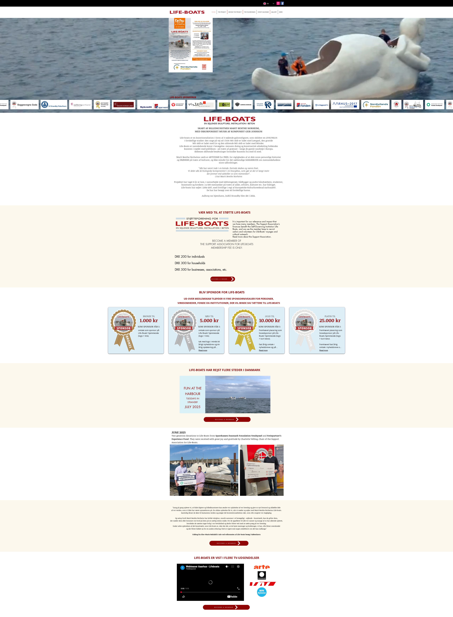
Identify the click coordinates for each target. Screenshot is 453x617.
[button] (263, 12)
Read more (203, 350)
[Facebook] (282, 3)
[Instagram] (278, 3)
